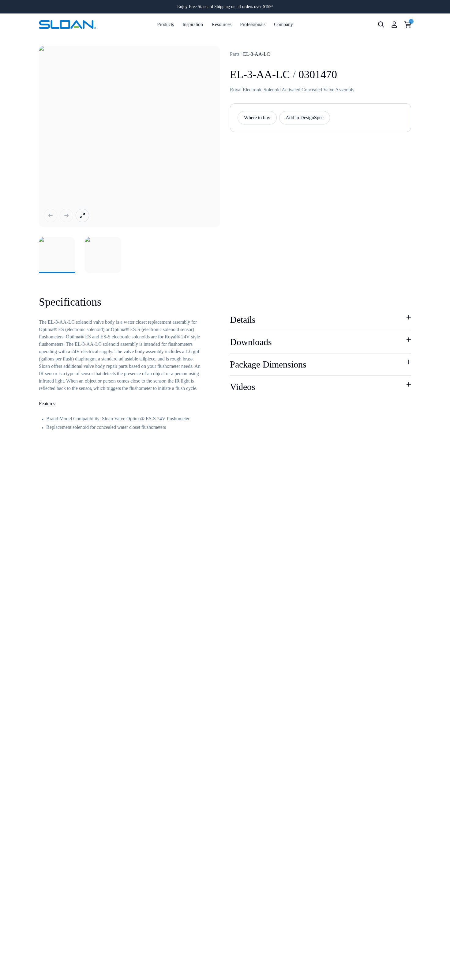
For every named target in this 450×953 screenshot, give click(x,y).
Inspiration (192, 24)
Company (283, 24)
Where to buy (257, 117)
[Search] (381, 24)
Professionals (252, 24)
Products (165, 24)
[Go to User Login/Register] (394, 24)
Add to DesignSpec (305, 117)
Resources (221, 24)
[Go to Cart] (407, 24)
